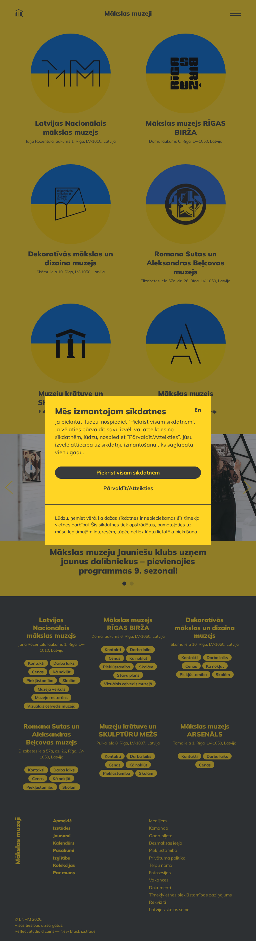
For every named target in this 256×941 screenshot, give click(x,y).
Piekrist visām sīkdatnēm (128, 472)
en (197, 409)
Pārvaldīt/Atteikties (128, 488)
